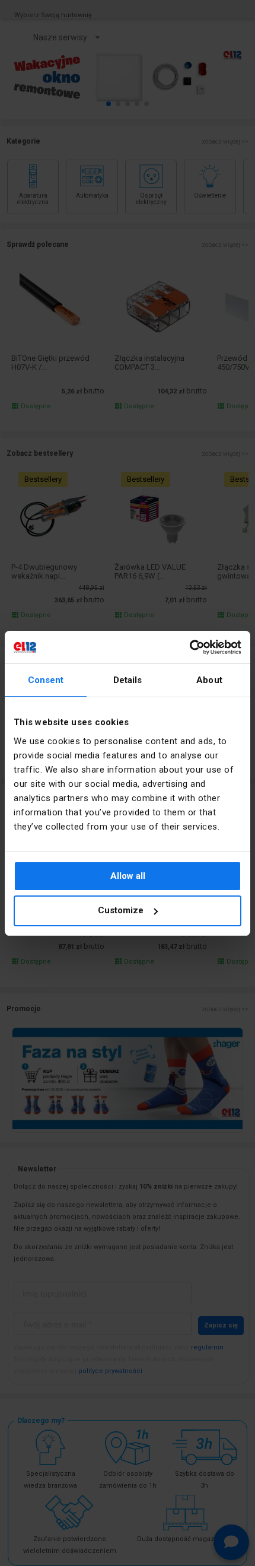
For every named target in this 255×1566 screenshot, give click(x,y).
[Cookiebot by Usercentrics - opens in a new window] (189, 647)
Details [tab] (127, 680)
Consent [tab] (46, 680)
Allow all (127, 876)
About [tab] (209, 680)
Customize (121, 910)
